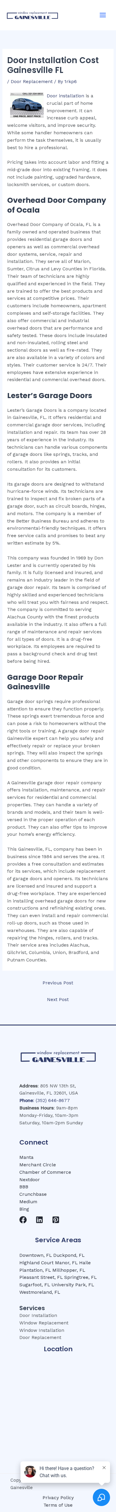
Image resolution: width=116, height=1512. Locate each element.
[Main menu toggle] (103, 15)
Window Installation (41, 1330)
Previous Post (58, 983)
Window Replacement (43, 1323)
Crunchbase (33, 1194)
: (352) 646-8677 (44, 1100)
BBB (23, 1187)
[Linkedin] (39, 1219)
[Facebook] (23, 1219)
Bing (24, 1209)
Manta (26, 1157)
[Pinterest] (55, 1219)
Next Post (58, 999)
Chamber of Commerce (45, 1172)
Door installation (65, 96)
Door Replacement (32, 81)
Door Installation (38, 1315)
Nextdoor (29, 1179)
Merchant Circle (37, 1164)
